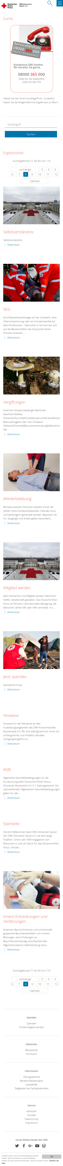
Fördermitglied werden (31, 1027)
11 (48, 174)
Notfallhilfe (31, 1084)
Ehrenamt (31, 1054)
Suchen (31, 134)
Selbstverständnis (18, 232)
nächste (35, 181)
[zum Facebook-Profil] (17, 1146)
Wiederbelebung (17, 498)
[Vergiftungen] (31, 375)
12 (56, 174)
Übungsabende (31, 1076)
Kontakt (31, 1115)
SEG (6, 309)
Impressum (31, 1122)
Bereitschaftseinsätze (31, 1080)
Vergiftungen (14, 402)
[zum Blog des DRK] (44, 1146)
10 (39, 174)
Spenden (31, 1023)
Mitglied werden (17, 587)
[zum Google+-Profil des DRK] (30, 1146)
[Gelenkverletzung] (31, 890)
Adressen (31, 1111)
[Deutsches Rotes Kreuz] (9, 6)
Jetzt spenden (15, 676)
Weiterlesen (13, 244)
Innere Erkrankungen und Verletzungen (25, 919)
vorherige (25, 169)
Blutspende (31, 1050)
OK (52, 1156)
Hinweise (11, 715)
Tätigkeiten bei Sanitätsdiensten (31, 1088)
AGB (7, 769)
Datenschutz (31, 1119)
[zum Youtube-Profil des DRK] (37, 1146)
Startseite (11, 823)
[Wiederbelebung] (31, 472)
